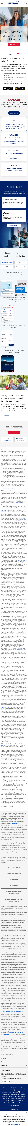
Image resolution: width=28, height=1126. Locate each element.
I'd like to (3, 1058)
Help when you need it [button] (20, 267)
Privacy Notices (16, 1124)
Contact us (4, 1065)
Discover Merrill (5, 1062)
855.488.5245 (7, 440)
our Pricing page (13, 823)
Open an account (6, 1081)
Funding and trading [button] (6, 263)
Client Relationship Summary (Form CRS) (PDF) (12, 1011)
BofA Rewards (20, 649)
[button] (2, 3)
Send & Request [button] (6, 267)
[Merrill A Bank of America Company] (14, 2)
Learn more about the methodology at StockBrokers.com (13, 520)
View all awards (13, 225)
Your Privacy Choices (6, 1102)
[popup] (8, 88)
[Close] (26, 1112)
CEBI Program (17, 502)
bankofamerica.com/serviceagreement (10, 602)
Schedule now (20, 440)
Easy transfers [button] (19, 263)
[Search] (26, 3)
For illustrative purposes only (14, 374)
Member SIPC (21, 560)
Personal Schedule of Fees (7, 488)
